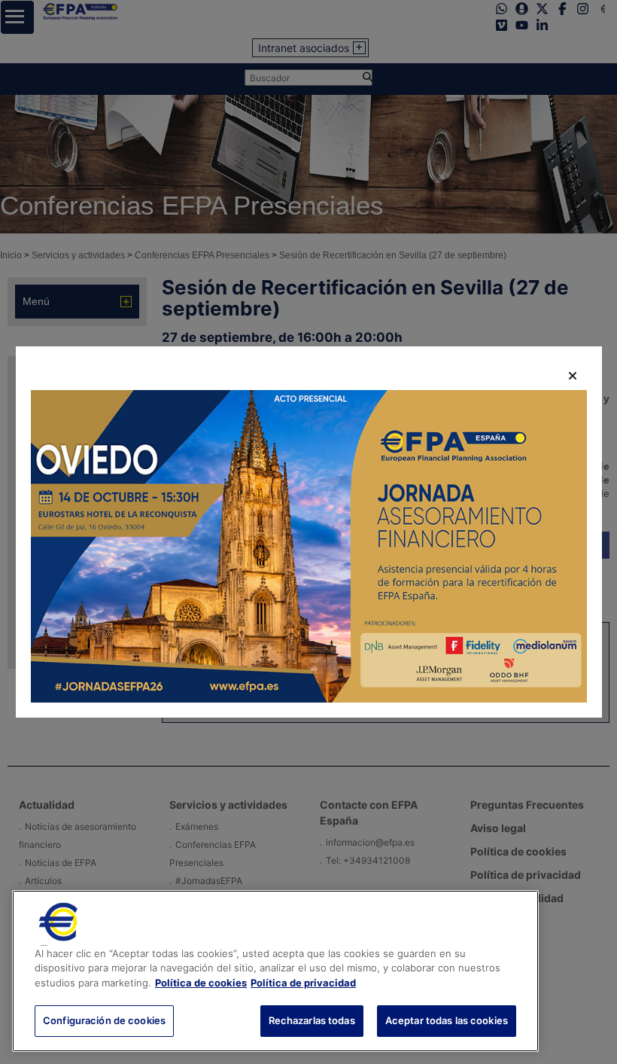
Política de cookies (201, 983)
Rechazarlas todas (312, 1020)
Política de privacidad (303, 983)
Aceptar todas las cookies (446, 1020)
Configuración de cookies (104, 1020)
